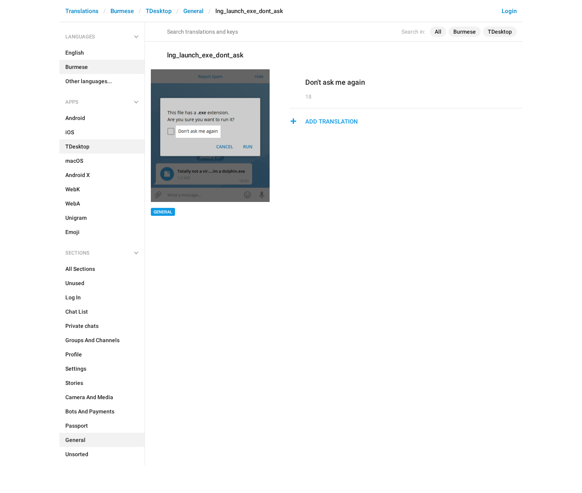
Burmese (122, 11)
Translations (82, 11)
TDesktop (158, 11)
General (193, 11)
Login (509, 11)
